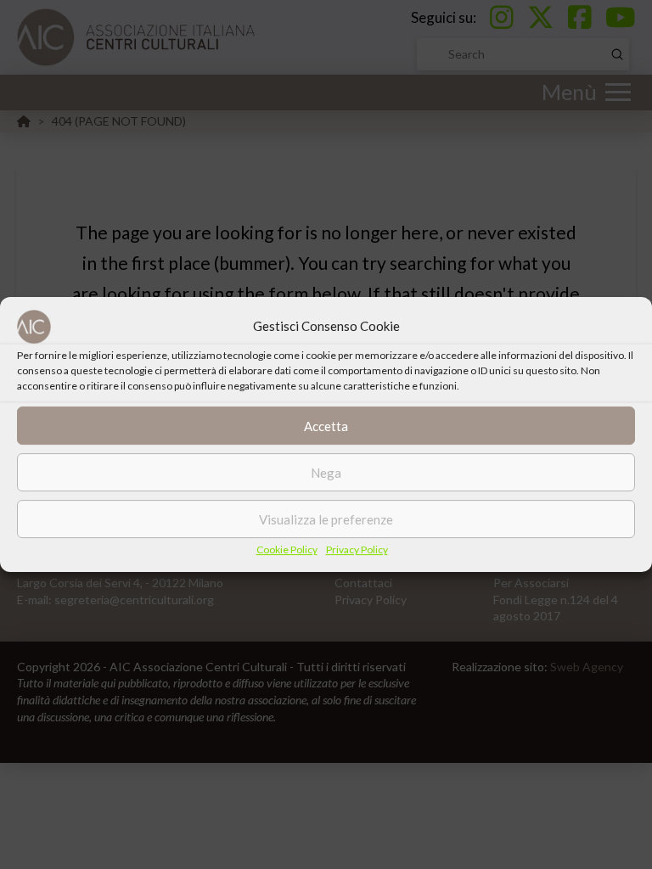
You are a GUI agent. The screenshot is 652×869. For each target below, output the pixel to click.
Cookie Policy (287, 549)
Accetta (326, 426)
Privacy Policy (357, 549)
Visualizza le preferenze (326, 519)
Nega (326, 472)
